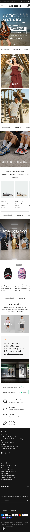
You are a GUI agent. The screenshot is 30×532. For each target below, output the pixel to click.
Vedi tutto (15, 177)
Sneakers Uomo (23, 174)
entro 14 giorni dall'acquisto (16, 409)
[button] (3, 528)
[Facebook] (3, 453)
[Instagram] (7, 453)
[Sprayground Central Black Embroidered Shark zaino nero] (8, 272)
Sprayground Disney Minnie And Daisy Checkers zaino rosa (21, 286)
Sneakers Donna (8, 174)
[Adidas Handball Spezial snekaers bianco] (21, 189)
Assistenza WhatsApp (7, 479)
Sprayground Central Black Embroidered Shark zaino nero (7, 286)
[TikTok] (10, 453)
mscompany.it (9, 526)
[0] (28, 5)
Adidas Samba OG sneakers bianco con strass (7, 203)
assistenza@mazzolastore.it (8, 475)
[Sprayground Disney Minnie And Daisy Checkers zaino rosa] (22, 272)
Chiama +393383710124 (8, 477)
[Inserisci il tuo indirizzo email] (27, 501)
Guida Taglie (12, 424)
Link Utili (5, 486)
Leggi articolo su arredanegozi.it (13, 354)
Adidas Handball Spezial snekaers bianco (19, 203)
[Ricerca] (25, 5)
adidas (3, 200)
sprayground (5, 283)
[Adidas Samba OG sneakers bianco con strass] (7, 189)
